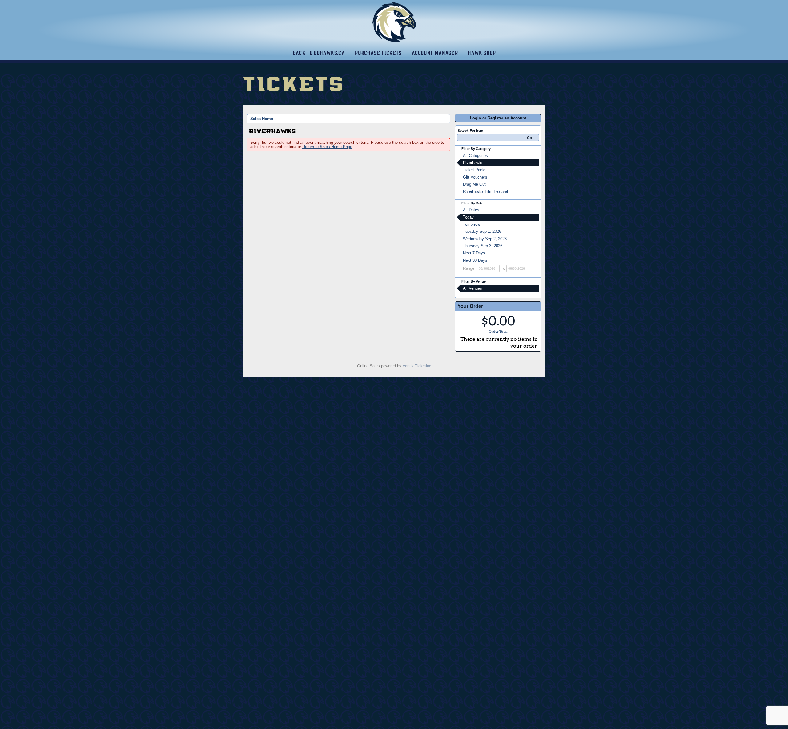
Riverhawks (473, 162)
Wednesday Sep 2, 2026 (485, 238)
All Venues (472, 288)
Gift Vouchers (475, 177)
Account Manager (435, 53)
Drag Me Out (474, 184)
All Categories (475, 155)
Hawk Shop (482, 53)
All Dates (471, 209)
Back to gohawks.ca (318, 53)
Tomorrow (471, 224)
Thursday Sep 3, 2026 (482, 246)
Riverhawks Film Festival (485, 191)
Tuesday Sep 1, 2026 (482, 231)
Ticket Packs (475, 169)
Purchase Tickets (378, 53)
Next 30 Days (475, 260)
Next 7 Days (474, 253)
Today (468, 217)
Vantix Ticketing (417, 366)
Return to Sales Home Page (327, 146)
